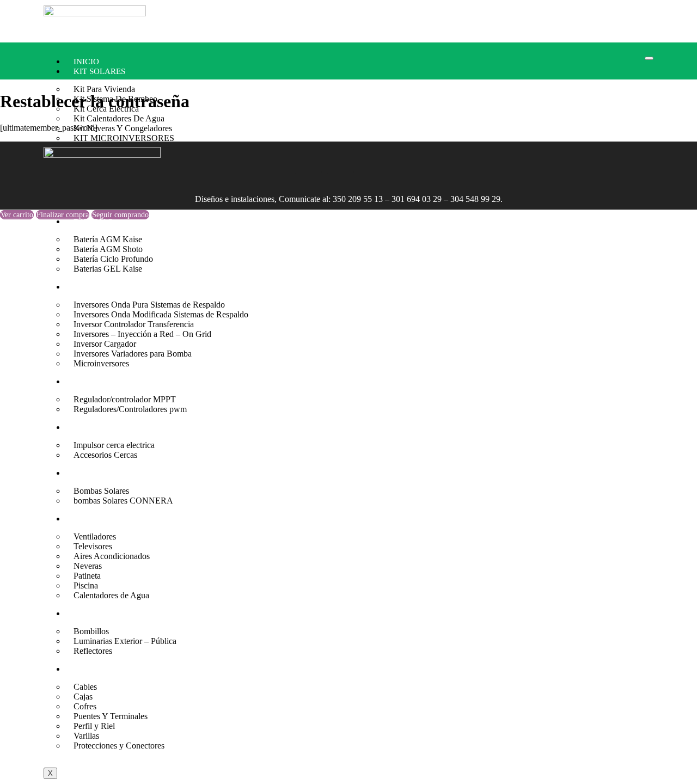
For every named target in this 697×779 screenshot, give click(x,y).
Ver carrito (17, 215)
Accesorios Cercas (105, 454)
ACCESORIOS (99, 669)
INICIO (86, 61)
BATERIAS (93, 221)
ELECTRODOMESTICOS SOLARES (137, 518)
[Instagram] (276, 160)
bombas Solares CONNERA (123, 500)
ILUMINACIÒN (101, 613)
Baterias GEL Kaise (108, 268)
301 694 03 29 (417, 199)
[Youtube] (340, 160)
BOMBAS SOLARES (110, 473)
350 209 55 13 (358, 199)
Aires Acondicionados (112, 556)
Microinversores (101, 363)
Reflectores (93, 650)
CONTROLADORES (109, 381)
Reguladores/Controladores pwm (130, 409)
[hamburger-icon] (649, 58)
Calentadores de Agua (111, 595)
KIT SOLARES (99, 71)
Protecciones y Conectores (119, 745)
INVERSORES (99, 287)
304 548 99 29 (475, 199)
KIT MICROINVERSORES (124, 138)
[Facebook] (308, 160)
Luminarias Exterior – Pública (125, 641)
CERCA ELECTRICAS (112, 427)
